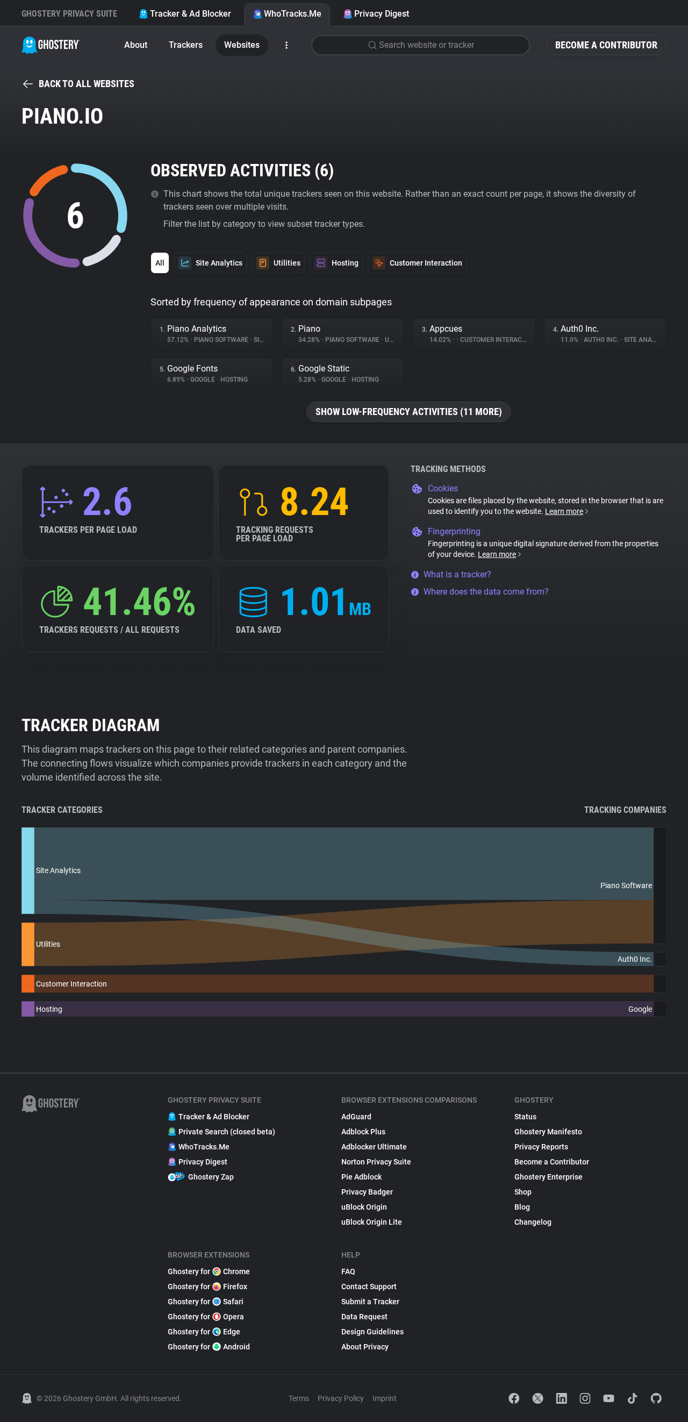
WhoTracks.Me (292, 14)
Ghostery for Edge (204, 1331)
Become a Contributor (606, 45)
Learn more (564, 511)
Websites (242, 45)
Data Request (364, 1316)
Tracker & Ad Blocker (190, 14)
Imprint (384, 1398)
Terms (299, 1398)
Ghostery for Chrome (209, 1271)
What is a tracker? (457, 574)
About (135, 45)
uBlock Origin (364, 1207)
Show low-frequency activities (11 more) (409, 411)
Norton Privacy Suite (376, 1161)
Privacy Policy (341, 1398)
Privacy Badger (367, 1192)
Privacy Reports (541, 1146)
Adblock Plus (363, 1131)
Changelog (532, 1222)
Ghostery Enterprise (548, 1177)
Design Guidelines (372, 1331)
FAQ (348, 1271)
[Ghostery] (51, 45)
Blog (522, 1207)
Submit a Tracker (370, 1301)
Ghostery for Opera (206, 1316)
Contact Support (369, 1286)
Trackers (186, 45)
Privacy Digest (381, 14)
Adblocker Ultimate (374, 1146)
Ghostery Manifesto (548, 1131)
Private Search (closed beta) (226, 1131)
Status (525, 1116)
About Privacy (365, 1346)
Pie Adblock (361, 1177)
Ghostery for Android (209, 1346)
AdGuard (356, 1116)
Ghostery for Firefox (207, 1286)
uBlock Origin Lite (371, 1222)
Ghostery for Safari (205, 1301)
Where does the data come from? (486, 592)
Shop (523, 1192)
